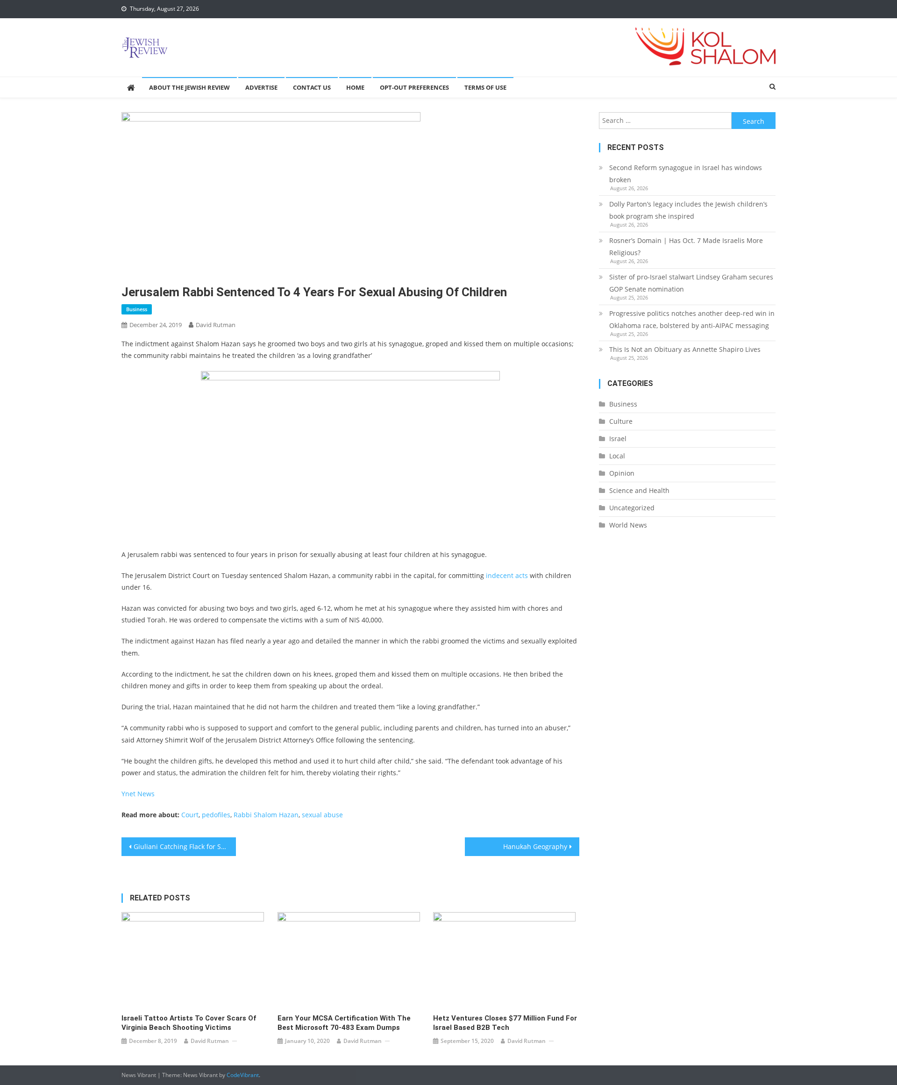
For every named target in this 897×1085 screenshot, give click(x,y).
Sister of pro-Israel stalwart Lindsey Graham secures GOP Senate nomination (691, 282)
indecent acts (507, 575)
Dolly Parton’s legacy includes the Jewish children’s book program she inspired (688, 210)
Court (190, 814)
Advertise (261, 87)
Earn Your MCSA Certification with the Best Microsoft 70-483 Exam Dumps (344, 1023)
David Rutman (215, 325)
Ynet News (138, 793)
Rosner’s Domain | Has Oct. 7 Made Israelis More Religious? (686, 246)
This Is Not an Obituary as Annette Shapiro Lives (685, 349)
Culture (621, 421)
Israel (617, 438)
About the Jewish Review (189, 87)
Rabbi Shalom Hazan (266, 814)
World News (628, 525)
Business (136, 309)
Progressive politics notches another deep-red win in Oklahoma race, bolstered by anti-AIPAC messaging (692, 319)
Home (355, 87)
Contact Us (312, 87)
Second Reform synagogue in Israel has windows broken (685, 173)
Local (617, 455)
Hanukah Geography (535, 846)
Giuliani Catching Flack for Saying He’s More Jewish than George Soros (185, 846)
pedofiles (216, 814)
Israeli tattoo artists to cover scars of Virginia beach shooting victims (188, 1023)
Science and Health (639, 490)
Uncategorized (632, 507)
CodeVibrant (243, 1075)
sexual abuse (322, 814)
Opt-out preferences (414, 87)
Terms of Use (485, 87)
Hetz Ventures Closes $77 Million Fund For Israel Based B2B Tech (505, 1023)
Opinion (621, 473)
